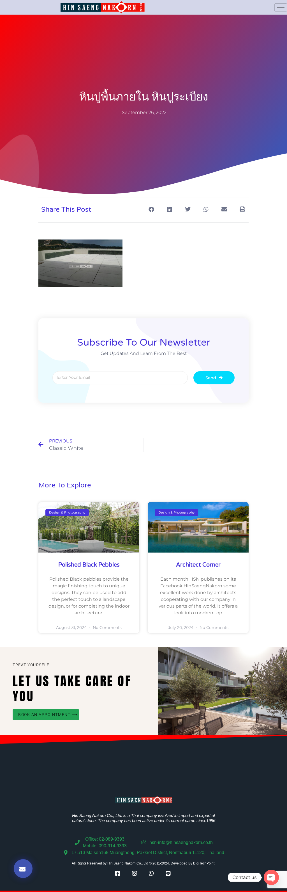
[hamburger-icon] (280, 7)
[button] (151, 209)
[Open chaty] (271, 877)
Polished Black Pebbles (89, 565)
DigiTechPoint (203, 863)
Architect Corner (198, 565)
